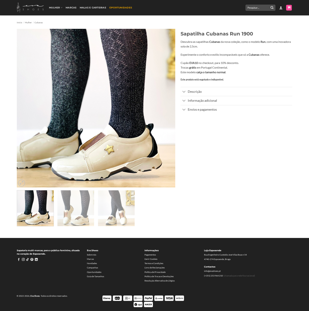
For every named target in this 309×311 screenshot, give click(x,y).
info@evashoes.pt (212, 271)
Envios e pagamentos (202, 109)
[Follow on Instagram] (23, 259)
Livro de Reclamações (154, 267)
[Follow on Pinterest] (31, 259)
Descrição (195, 91)
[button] (281, 8)
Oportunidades (120, 7)
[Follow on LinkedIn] (36, 259)
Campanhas (92, 267)
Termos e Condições (153, 263)
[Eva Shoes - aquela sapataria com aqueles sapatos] (30, 8)
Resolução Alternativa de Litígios (159, 280)
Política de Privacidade (155, 272)
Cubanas (39, 22)
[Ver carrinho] (289, 8)
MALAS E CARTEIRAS (93, 7)
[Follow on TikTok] (27, 259)
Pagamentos (150, 254)
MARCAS (71, 7)
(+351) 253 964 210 (213, 275)
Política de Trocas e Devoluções (159, 276)
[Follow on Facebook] (18, 259)
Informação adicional (202, 100)
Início (19, 22)
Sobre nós (91, 254)
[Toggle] (184, 92)
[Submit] (272, 8)
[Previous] (24, 108)
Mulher (54, 7)
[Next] (167, 108)
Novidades (92, 263)
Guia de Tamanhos (95, 276)
